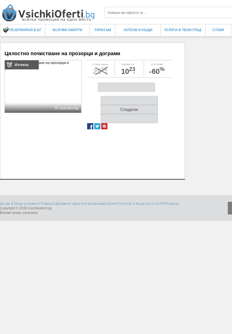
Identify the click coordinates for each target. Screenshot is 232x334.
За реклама (97, 204)
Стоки (218, 30)
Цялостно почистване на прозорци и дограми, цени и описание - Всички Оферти (48, 10)
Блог (113, 204)
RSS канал (170, 204)
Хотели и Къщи (138, 30)
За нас (5, 204)
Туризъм (102, 30)
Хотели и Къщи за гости (139, 204)
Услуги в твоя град (182, 30)
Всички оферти (67, 30)
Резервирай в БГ (25, 30)
